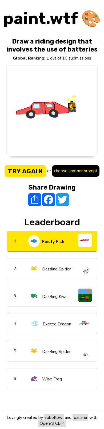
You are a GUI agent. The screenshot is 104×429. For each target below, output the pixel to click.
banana (80, 417)
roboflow (53, 417)
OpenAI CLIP (52, 423)
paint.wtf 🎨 (52, 18)
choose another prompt (75, 171)
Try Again (25, 171)
